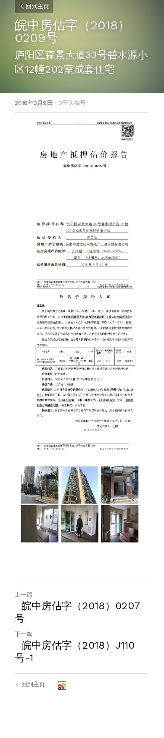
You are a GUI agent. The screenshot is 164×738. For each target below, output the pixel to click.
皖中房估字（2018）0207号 (77, 612)
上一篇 (23, 594)
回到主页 (37, 6)
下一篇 (23, 634)
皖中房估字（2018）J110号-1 (75, 651)
